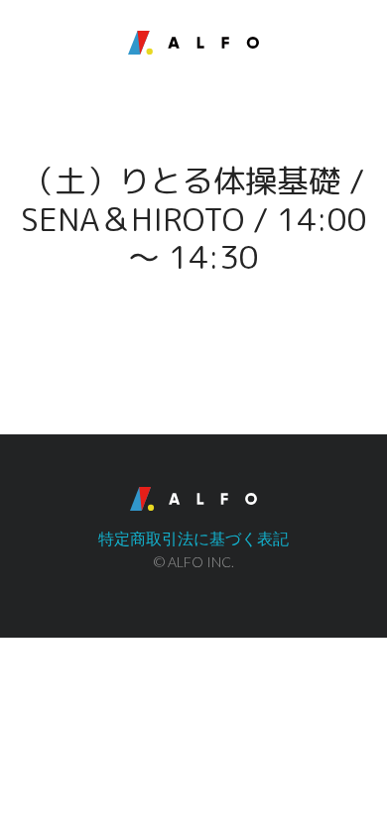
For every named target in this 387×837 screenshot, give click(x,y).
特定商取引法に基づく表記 (193, 538)
